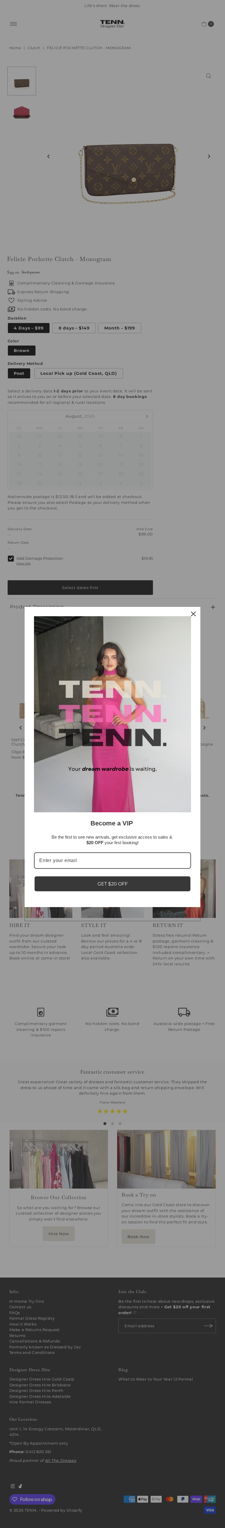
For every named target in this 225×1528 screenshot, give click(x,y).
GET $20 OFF (113, 884)
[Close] (193, 614)
